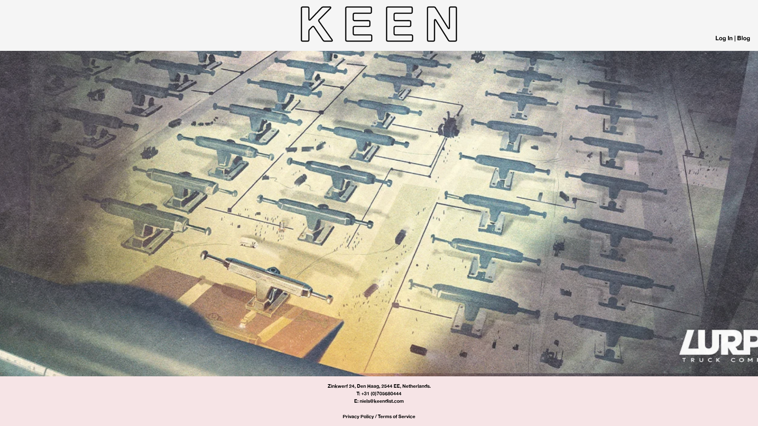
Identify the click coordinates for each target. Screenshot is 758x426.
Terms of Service (396, 416)
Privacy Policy (358, 416)
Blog (743, 38)
